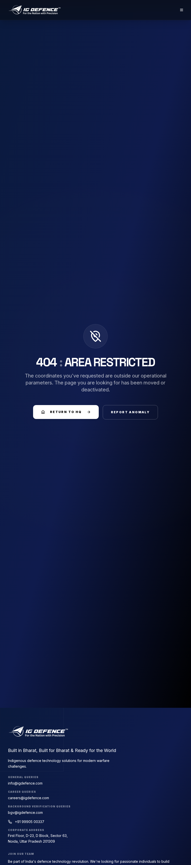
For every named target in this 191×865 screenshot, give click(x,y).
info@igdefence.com (25, 783)
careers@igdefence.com (28, 798)
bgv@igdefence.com (25, 812)
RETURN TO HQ (66, 412)
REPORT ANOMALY (130, 412)
